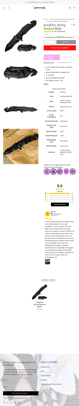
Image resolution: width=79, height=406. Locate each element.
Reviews (44, 380)
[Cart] (74, 8)
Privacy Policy (7, 398)
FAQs (42, 371)
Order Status (46, 375)
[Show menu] (4, 8)
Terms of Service (19, 398)
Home (46, 19)
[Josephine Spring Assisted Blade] (39, 292)
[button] (9, 8)
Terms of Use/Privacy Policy (51, 384)
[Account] (70, 8)
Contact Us (45, 367)
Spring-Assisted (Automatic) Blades (62, 19)
